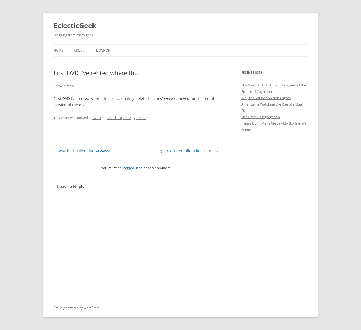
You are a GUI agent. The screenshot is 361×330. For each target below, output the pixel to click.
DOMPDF (103, 50)
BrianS (141, 117)
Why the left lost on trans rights (266, 97)
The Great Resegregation (260, 116)
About (79, 50)
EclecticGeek (75, 25)
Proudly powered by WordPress (77, 307)
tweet (96, 117)
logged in (130, 168)
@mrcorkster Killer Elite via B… (189, 150)
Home (58, 50)
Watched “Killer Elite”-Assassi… (83, 150)
